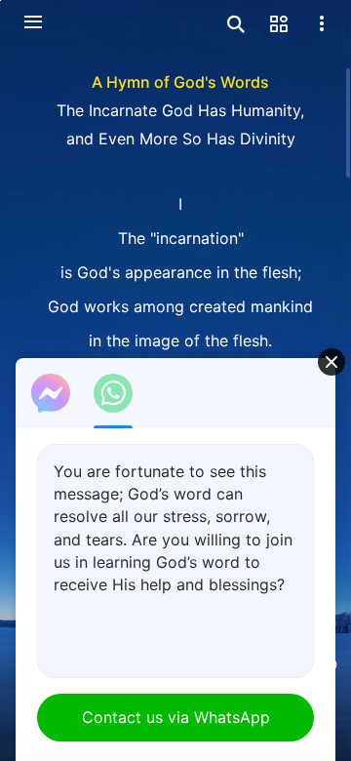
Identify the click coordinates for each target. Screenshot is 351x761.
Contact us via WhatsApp (176, 717)
